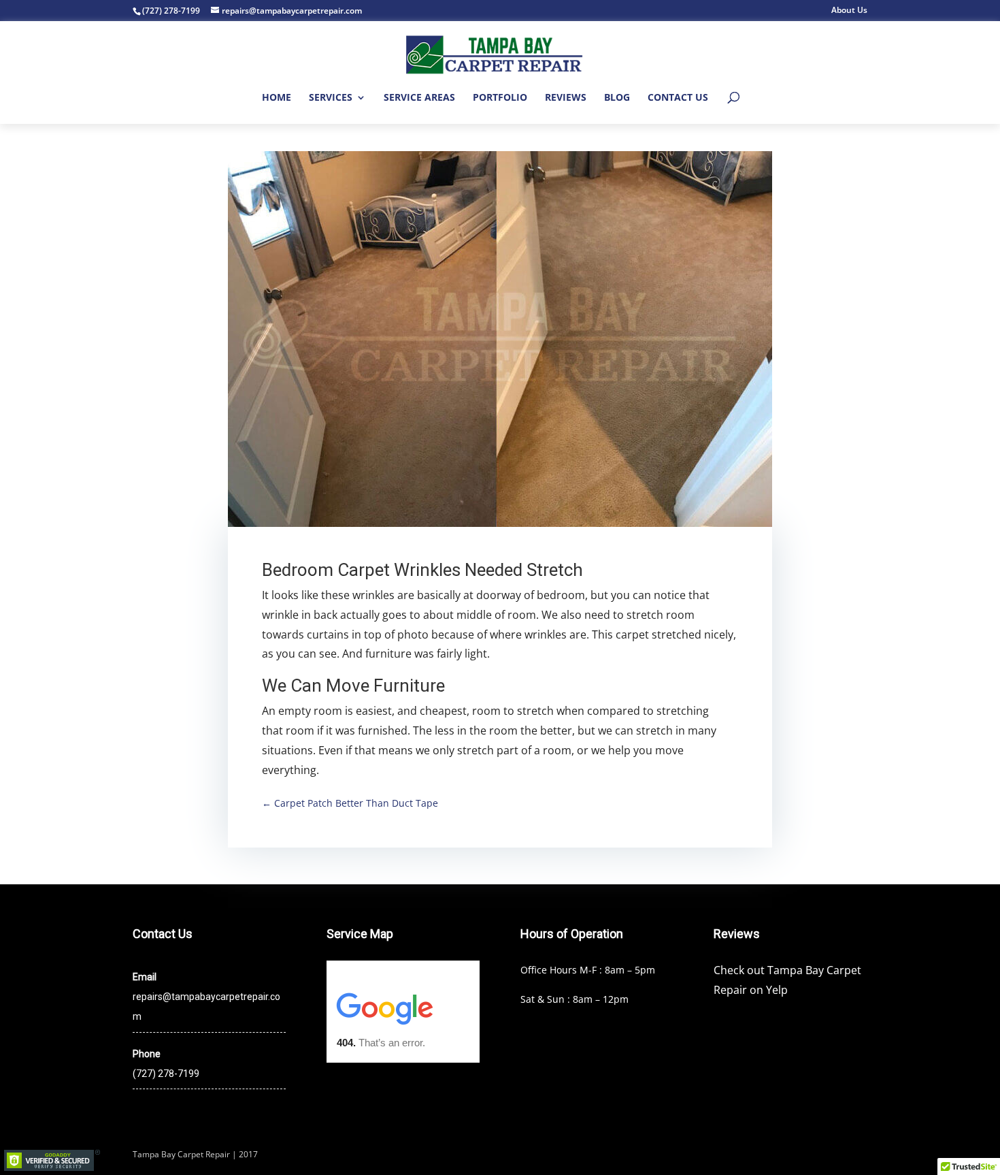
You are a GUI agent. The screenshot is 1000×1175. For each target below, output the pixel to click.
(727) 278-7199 (171, 10)
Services (330, 98)
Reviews (565, 98)
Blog (617, 98)
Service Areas (419, 98)
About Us (849, 11)
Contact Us (678, 98)
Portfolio (500, 98)
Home (276, 98)
